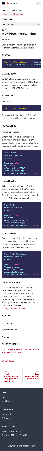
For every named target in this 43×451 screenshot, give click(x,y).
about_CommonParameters (14, 308)
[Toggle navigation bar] (3, 3)
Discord (5, 414)
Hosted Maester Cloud (11, 431)
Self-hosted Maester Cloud (13, 435)
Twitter (5, 418)
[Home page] (4, 10)
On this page (8, 24)
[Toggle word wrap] (34, 62)
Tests (4, 397)
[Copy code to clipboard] (38, 62)
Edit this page (11, 361)
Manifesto (6, 401)
